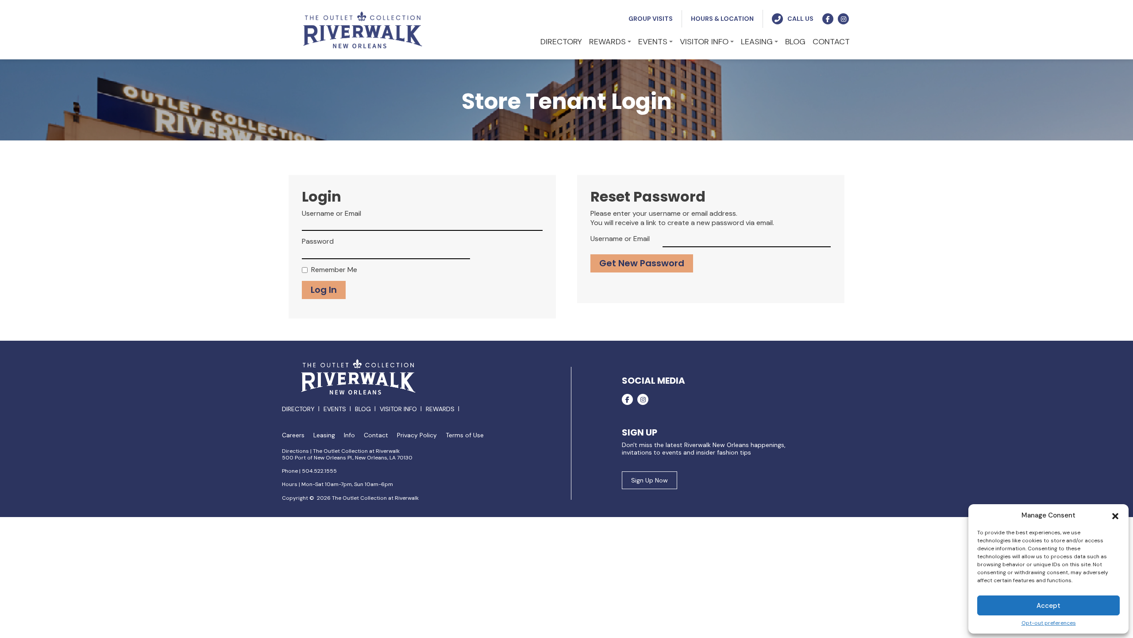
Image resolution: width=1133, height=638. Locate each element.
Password (318, 241)
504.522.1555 (319, 471)
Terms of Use (465, 435)
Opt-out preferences (1048, 623)
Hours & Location (722, 19)
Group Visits (650, 19)
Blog (363, 409)
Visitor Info (398, 409)
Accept (1048, 605)
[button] (1115, 515)
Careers (293, 435)
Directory (298, 409)
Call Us (800, 19)
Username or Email (331, 213)
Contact (376, 435)
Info (349, 435)
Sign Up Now (649, 480)
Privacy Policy (417, 435)
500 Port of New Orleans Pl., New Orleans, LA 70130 (347, 457)
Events (335, 409)
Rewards (440, 409)
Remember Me (334, 269)
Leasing (324, 435)
